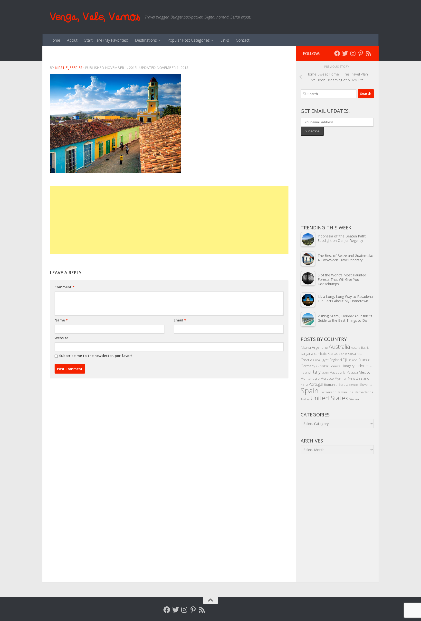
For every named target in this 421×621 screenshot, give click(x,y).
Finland (352, 360)
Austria (355, 347)
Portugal (316, 384)
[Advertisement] (169, 220)
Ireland (306, 372)
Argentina (320, 347)
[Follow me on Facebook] (337, 53)
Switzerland (328, 392)
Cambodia (320, 354)
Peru (304, 384)
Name (61, 320)
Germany (308, 366)
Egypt (324, 360)
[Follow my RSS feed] (368, 53)
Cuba (316, 360)
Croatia (306, 360)
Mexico (364, 372)
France (364, 359)
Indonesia (364, 365)
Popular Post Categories (188, 40)
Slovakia (353, 384)
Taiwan (342, 392)
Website (61, 338)
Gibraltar (322, 366)
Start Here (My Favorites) (106, 40)
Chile (344, 354)
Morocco (327, 378)
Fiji (345, 360)
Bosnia (365, 347)
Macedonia (337, 372)
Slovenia (365, 384)
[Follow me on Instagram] (353, 53)
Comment (65, 287)
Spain (310, 390)
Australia (339, 346)
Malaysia (352, 372)
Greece (335, 366)
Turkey (305, 399)
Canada (334, 353)
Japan (325, 372)
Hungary (348, 366)
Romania (330, 384)
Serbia (343, 384)
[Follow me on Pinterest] (361, 53)
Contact (242, 40)
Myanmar (341, 378)
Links (224, 40)
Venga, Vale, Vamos (95, 16)
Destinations (146, 40)
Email (180, 320)
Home (54, 40)
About (72, 40)
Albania (306, 347)
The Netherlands (360, 392)
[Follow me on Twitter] (345, 53)
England (335, 360)
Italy (316, 371)
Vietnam (355, 399)
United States (329, 398)
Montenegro (310, 378)
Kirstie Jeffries (68, 67)
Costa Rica (355, 353)
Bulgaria (307, 353)
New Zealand (358, 378)
